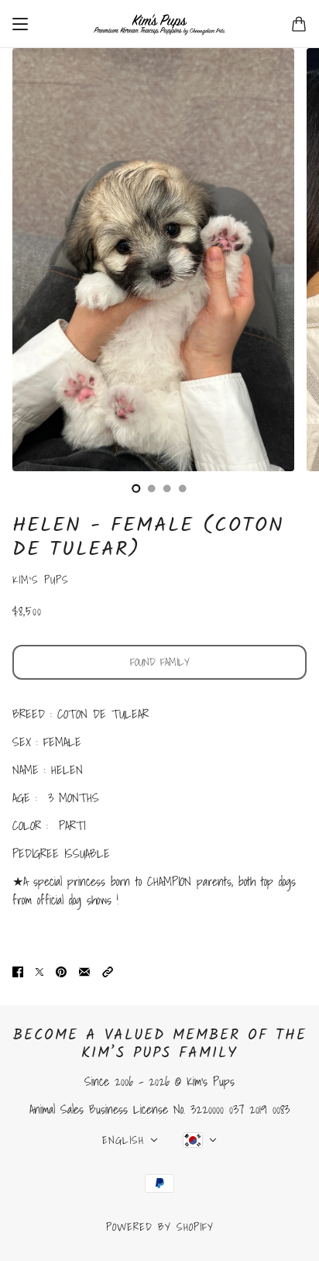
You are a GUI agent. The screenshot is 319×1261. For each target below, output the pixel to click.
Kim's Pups (40, 579)
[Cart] (299, 24)
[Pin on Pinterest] (61, 971)
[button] (107, 971)
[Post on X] (39, 971)
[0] (136, 488)
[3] (182, 488)
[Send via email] (84, 971)
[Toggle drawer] (20, 24)
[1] (151, 488)
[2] (167, 488)
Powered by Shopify (160, 1226)
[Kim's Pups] (159, 24)
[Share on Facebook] (17, 971)
